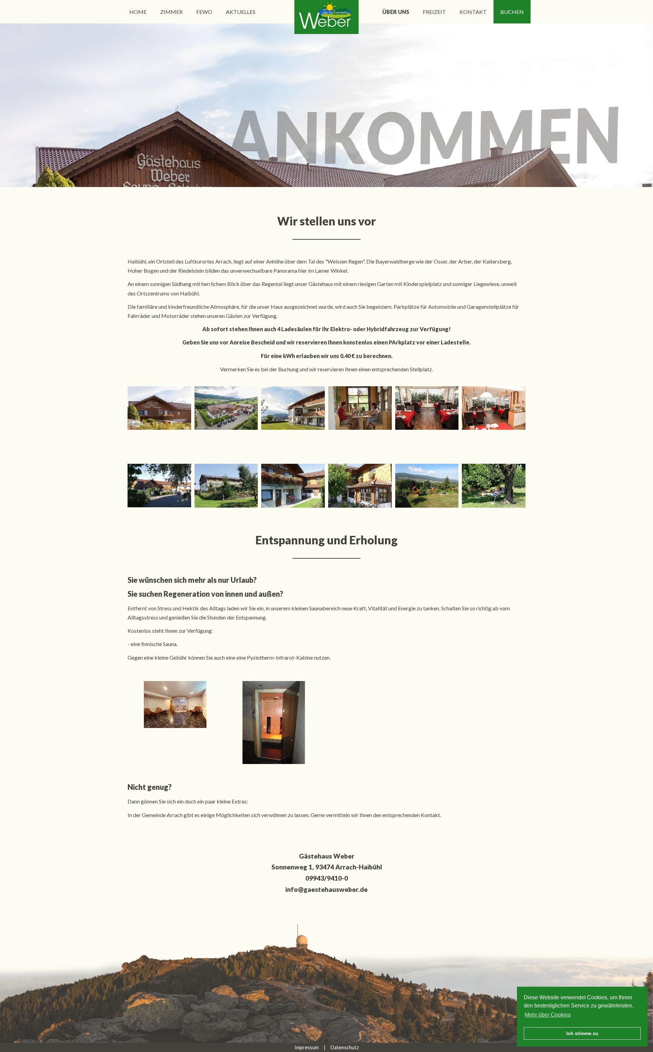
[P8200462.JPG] (293, 485)
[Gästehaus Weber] (327, 17)
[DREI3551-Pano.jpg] (293, 408)
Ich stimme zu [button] (582, 1033)
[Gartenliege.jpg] (493, 485)
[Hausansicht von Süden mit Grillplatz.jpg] (226, 485)
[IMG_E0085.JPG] (175, 704)
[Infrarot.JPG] (273, 722)
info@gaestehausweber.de (326, 889)
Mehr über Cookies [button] (548, 1015)
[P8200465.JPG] (360, 485)
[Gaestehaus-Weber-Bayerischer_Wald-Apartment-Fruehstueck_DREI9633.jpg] (493, 408)
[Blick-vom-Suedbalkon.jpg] (427, 485)
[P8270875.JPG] (360, 408)
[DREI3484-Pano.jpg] (159, 408)
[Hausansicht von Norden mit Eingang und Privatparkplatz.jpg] (159, 485)
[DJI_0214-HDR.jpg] (226, 408)
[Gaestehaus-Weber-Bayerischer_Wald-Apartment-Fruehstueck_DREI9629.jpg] (427, 408)
